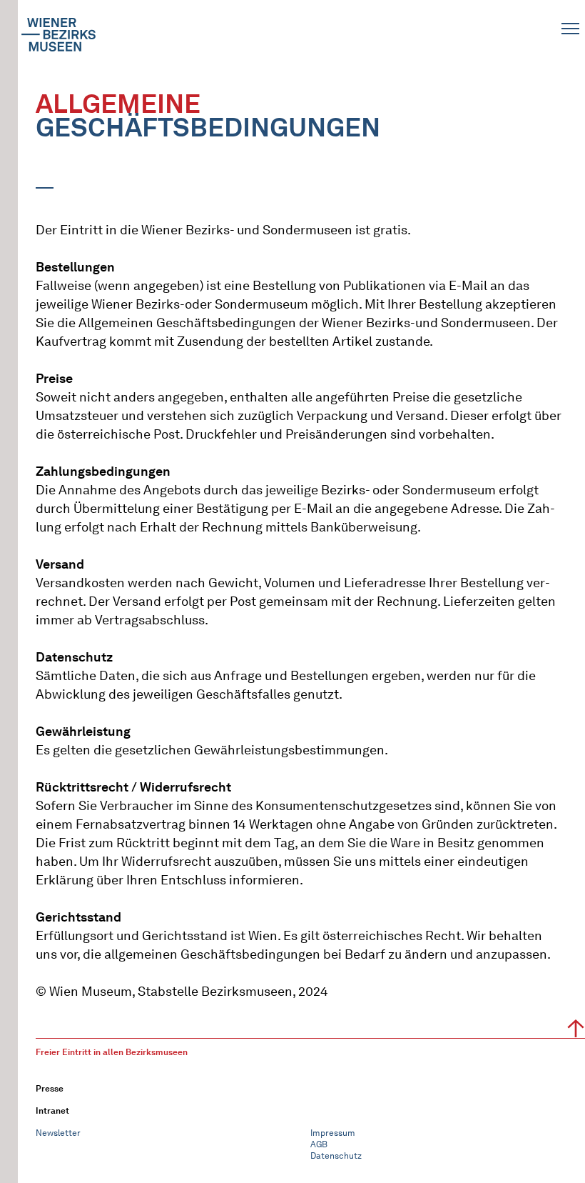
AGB (318, 1144)
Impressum (332, 1132)
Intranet (52, 1110)
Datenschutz (336, 1155)
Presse (49, 1088)
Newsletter (58, 1132)
